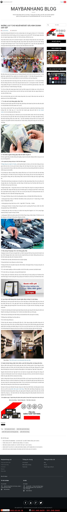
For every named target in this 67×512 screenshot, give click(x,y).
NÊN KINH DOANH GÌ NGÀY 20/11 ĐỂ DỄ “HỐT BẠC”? (14, 445)
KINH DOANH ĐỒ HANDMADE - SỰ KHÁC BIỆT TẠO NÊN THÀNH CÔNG (18, 440)
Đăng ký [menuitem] (2, 469)
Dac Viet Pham (5, 30)
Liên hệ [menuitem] (45, 464)
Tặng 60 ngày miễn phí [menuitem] (49, 466)
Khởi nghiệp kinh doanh (10, 429)
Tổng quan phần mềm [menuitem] (6, 462)
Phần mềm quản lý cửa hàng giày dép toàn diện (19, 360)
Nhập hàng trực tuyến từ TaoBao (9, 164)
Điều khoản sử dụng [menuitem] (26, 464)
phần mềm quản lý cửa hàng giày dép (10, 431)
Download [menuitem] (3, 466)
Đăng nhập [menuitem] (3, 471)
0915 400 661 (7, 489)
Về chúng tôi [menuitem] (25, 462)
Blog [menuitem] (45, 462)
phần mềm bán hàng (24, 431)
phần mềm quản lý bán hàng (17, 389)
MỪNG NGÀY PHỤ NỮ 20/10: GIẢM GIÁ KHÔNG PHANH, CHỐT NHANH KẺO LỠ (19, 447)
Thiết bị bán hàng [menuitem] (5, 464)
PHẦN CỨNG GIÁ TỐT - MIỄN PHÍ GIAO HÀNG (12, 442)
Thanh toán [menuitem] (24, 466)
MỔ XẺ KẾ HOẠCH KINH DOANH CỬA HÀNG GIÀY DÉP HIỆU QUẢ (16, 449)
